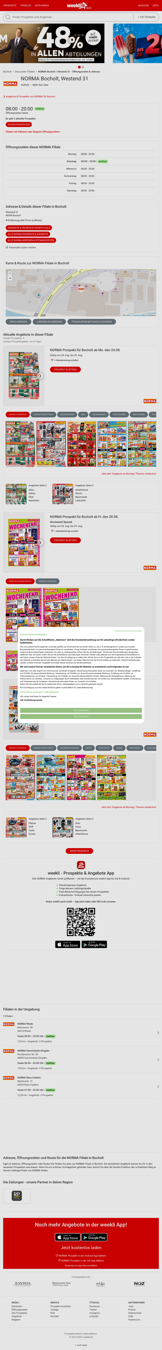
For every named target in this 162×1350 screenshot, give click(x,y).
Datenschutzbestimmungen (128, 631)
